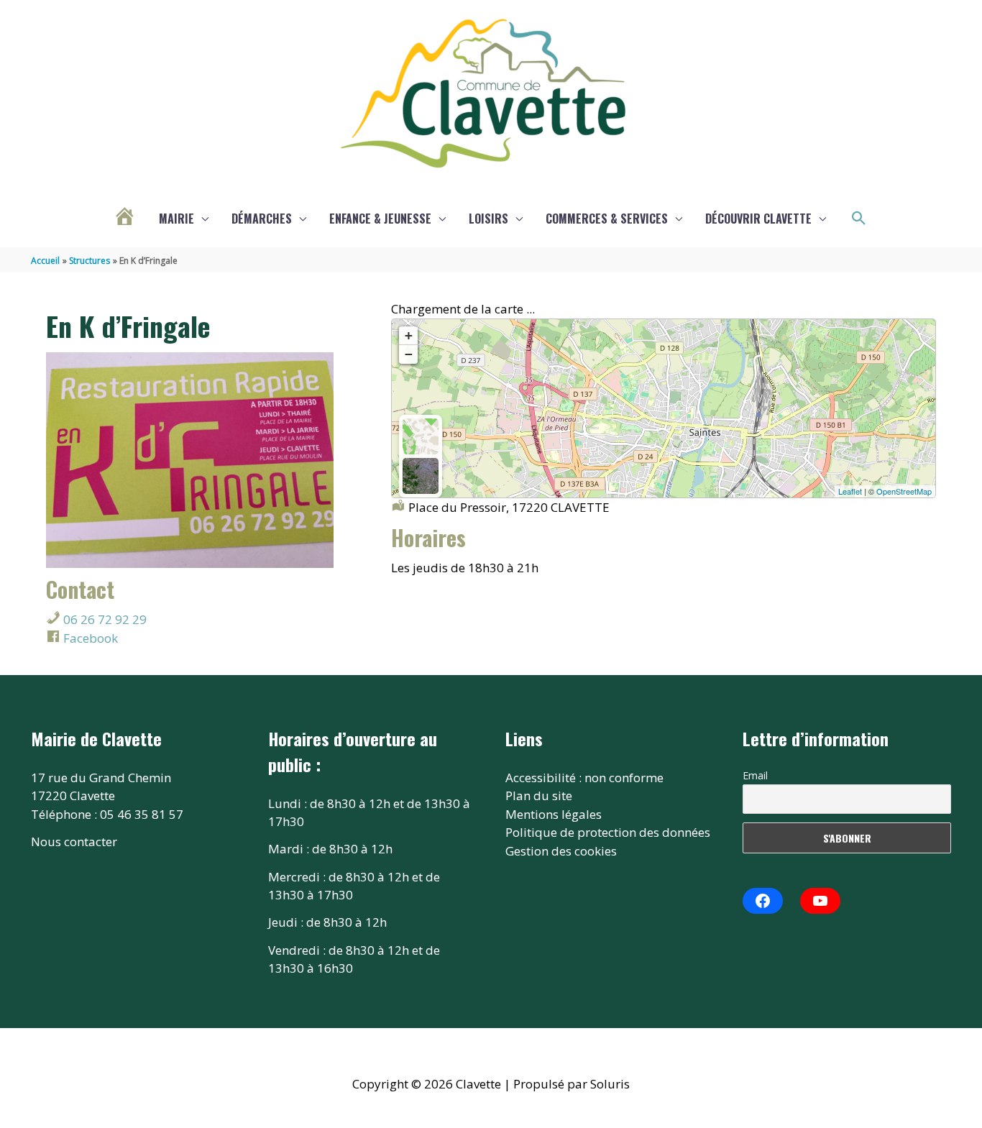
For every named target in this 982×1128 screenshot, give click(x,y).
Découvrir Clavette (758, 218)
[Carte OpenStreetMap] (421, 436)
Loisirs (488, 218)
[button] (859, 218)
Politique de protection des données (607, 832)
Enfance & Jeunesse (380, 218)
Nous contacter (74, 841)
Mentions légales (553, 814)
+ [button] (409, 335)
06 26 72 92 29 (103, 619)
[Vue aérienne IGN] (421, 476)
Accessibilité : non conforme (584, 777)
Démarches (261, 218)
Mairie (176, 218)
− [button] (409, 354)
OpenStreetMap (904, 491)
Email (755, 775)
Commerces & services (607, 218)
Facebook (89, 638)
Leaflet (850, 491)
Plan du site (538, 795)
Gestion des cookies (561, 851)
